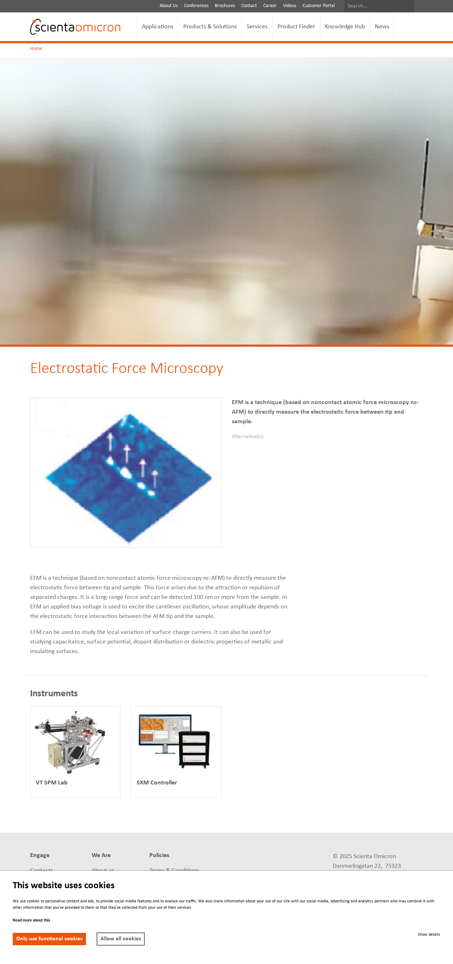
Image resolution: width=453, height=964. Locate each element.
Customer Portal (319, 6)
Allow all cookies (121, 939)
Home (36, 48)
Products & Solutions (210, 26)
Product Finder (296, 26)
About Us (169, 6)
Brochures (225, 6)
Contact (249, 6)
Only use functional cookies (49, 939)
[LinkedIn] (231, 856)
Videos (289, 6)
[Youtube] (284, 856)
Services (257, 26)
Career (270, 6)
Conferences (196, 6)
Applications (157, 26)
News (382, 26)
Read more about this (31, 920)
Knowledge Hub (345, 26)
